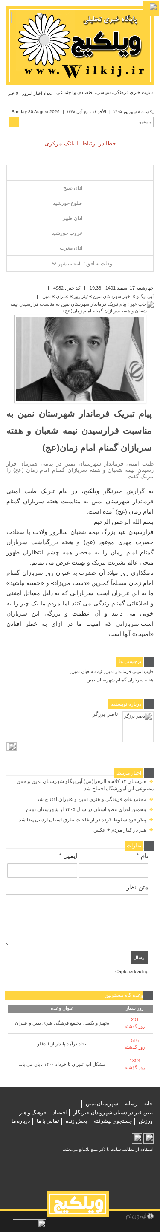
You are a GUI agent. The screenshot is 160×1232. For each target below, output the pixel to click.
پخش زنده (76, 1121)
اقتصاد (60, 1113)
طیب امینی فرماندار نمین (129, 671)
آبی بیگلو (145, 296)
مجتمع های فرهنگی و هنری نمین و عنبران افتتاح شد (95, 799)
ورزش (146, 1121)
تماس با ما (48, 1121)
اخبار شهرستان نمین (112, 296)
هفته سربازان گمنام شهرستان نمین (120, 679)
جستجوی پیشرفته (113, 1121)
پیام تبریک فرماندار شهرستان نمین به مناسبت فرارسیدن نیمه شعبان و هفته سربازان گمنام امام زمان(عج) (79, 430)
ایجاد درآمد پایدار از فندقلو (62, 1043)
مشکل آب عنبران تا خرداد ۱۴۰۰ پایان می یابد (62, 1064)
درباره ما (21, 1121)
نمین (46, 296)
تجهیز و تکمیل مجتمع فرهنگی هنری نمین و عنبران (62, 1022)
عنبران (62, 296)
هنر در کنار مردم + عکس (123, 830)
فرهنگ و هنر (32, 1113)
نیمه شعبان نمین (86, 671)
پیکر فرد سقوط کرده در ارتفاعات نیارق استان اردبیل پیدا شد (86, 820)
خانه (148, 1104)
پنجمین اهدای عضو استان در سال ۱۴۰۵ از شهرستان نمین (90, 809)
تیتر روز (81, 296)
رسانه (131, 1104)
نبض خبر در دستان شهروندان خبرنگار (113, 1113)
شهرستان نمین (102, 1104)
